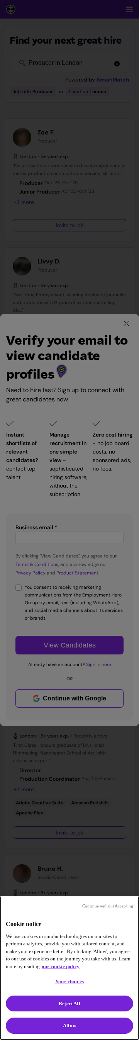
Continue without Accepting (107, 906)
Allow (69, 1025)
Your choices (69, 981)
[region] (69, 968)
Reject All (69, 1003)
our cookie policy (61, 966)
